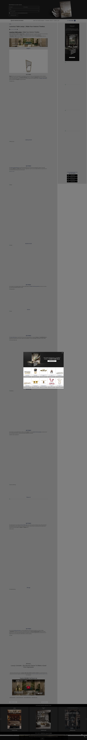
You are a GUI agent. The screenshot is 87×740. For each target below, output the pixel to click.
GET (27, 387)
